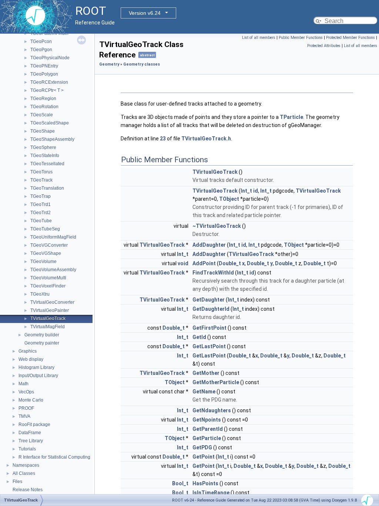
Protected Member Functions (350, 37)
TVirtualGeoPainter (49, 310)
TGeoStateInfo (44, 155)
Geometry (109, 64)
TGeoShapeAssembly (52, 139)
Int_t (246, 191)
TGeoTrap (40, 196)
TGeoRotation (44, 106)
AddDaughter (209, 245)
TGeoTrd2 (40, 212)
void (183, 263)
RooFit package (34, 424)
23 (163, 139)
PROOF (26, 408)
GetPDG (202, 447)
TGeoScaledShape (49, 123)
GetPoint (203, 457)
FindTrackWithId (213, 273)
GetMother (205, 373)
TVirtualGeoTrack (48, 318)
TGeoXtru (40, 294)
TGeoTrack (41, 180)
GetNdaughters (211, 410)
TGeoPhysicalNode (50, 57)
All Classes (24, 473)
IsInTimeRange (210, 493)
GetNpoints (206, 420)
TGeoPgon (41, 49)
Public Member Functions (301, 37)
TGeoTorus (41, 171)
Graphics (28, 351)
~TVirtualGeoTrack (216, 226)
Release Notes (28, 489)
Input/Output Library (38, 375)
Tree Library (31, 440)
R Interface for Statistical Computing (54, 457)
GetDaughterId (210, 309)
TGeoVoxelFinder (48, 286)
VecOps (26, 392)
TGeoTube (41, 220)
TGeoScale (41, 114)
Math (23, 383)
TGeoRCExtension (49, 82)
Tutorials (27, 449)
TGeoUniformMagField (53, 237)
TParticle (291, 117)
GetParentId (207, 429)
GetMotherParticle (215, 382)
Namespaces (26, 465)
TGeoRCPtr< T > (47, 90)
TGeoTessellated (47, 163)
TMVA (24, 416)
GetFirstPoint (209, 328)
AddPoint (204, 263)
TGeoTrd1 (40, 204)
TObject (229, 199)
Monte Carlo (31, 400)
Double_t (230, 263)
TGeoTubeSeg (45, 229)
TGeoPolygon (44, 74)
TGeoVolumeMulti (48, 277)
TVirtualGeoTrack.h (206, 139)
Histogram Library (36, 367)
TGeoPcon (41, 41)
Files (17, 481)
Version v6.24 (145, 13)
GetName (203, 392)
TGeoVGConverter (49, 245)
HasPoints (205, 483)
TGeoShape (42, 131)
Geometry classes (141, 64)
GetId (199, 337)
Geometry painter (41, 343)
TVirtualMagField (47, 326)
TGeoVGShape (45, 253)
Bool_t (180, 483)
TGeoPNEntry (44, 66)
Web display (31, 359)
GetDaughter (208, 300)
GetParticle (206, 438)
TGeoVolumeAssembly (53, 269)
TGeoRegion (43, 98)
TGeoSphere (43, 147)
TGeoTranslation (47, 188)
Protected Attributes (324, 45)
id (255, 191)
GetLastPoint (209, 346)
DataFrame (30, 432)
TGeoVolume (43, 261)
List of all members (258, 37)
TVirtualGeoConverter (52, 302)
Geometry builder (41, 334)
